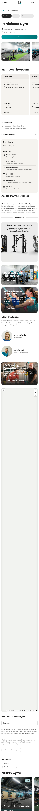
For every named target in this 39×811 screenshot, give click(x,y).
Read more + (19, 217)
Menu (6, 2)
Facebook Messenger (11, 767)
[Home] (19, 2)
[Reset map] (3, 390)
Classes (16, 16)
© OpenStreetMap (31, 711)
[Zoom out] (35, 392)
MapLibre (9, 711)
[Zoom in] (35, 390)
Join (19, 37)
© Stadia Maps (15, 711)
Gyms (3, 10)
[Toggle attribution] (36, 711)
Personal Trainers (27, 16)
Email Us (7, 763)
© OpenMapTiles (22, 711)
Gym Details (6, 16)
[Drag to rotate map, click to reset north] (35, 395)
